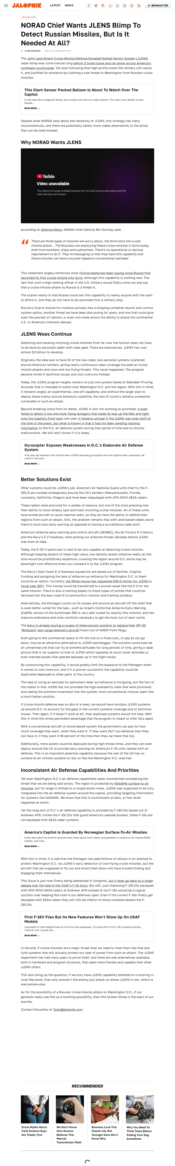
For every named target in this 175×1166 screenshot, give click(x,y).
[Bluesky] (95, 5)
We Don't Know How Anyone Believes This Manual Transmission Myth (69, 1135)
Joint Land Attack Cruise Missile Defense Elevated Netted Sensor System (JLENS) (87, 58)
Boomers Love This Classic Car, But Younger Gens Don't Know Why (105, 1133)
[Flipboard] (103, 5)
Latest (55, 5)
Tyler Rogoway (33, 51)
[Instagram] (124, 5)
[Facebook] (88, 5)
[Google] (131, 5)
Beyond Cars (29, 17)
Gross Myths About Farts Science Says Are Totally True (34, 1131)
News (69, 5)
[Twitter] (110, 5)
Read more (30, 108)
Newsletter (159, 5)
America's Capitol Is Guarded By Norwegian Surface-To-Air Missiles (85, 832)
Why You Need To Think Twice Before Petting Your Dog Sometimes (139, 1133)
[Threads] (117, 5)
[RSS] (139, 5)
